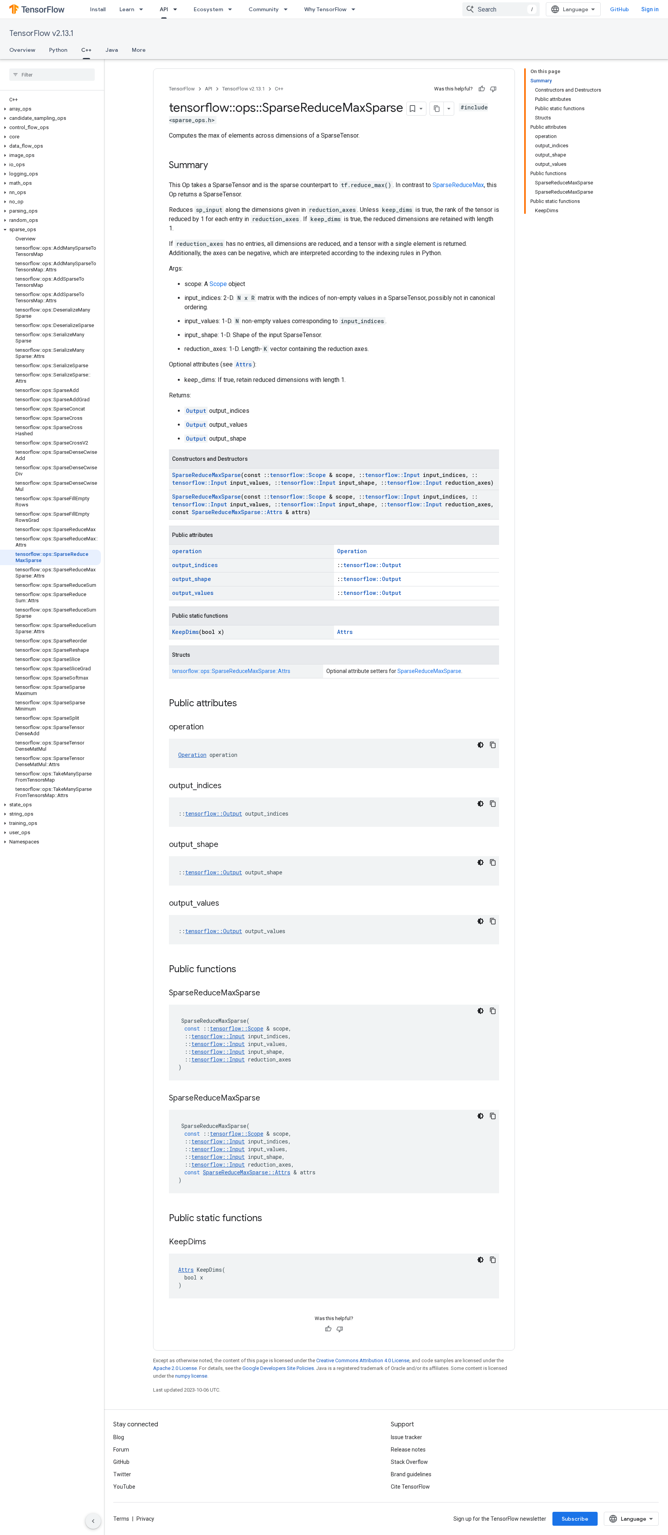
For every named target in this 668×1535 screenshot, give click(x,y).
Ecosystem (208, 9)
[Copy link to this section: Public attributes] (244, 704)
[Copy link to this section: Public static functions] (270, 1218)
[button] (50, 109)
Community (264, 9)
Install (98, 9)
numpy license (191, 1376)
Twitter (122, 1474)
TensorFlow (182, 89)
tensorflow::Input (392, 475)
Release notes (408, 1449)
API (164, 9)
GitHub (619, 9)
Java (112, 49)
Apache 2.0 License (175, 1368)
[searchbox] (52, 74)
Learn (126, 9)
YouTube (124, 1487)
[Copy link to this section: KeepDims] (214, 1242)
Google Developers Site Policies (278, 1368)
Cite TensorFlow (410, 1487)
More (139, 49)
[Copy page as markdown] (437, 108)
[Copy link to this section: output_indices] (229, 786)
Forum (121, 1449)
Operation (352, 551)
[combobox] (501, 9)
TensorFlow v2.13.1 (41, 33)
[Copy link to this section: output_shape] (226, 845)
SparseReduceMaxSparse (206, 475)
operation (187, 551)
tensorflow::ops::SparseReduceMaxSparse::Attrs (231, 671)
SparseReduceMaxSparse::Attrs (237, 512)
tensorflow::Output (372, 565)
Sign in (650, 9)
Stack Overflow (409, 1462)
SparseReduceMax (458, 185)
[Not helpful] (493, 89)
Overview (22, 49)
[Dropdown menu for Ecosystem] (232, 9)
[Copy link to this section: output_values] (227, 903)
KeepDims (185, 631)
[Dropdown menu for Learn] (143, 9)
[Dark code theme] (480, 745)
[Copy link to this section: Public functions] (244, 969)
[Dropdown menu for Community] (288, 9)
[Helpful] (481, 89)
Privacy (145, 1519)
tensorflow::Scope (298, 475)
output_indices (195, 565)
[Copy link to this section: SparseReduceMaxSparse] (268, 993)
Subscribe (575, 1518)
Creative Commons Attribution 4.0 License (362, 1360)
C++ (86, 49)
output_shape (191, 579)
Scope (218, 284)
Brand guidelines (411, 1474)
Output (196, 410)
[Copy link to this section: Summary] (215, 165)
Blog (118, 1437)
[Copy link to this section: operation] (211, 727)
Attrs (244, 364)
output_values (192, 592)
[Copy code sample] (493, 745)
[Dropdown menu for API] (177, 9)
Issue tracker (406, 1437)
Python (58, 49)
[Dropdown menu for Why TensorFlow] (355, 9)
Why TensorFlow (325, 9)
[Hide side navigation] (93, 1521)
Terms (121, 1519)
